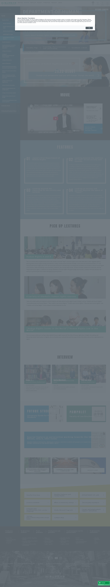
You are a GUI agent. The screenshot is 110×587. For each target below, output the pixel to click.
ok (89, 28)
